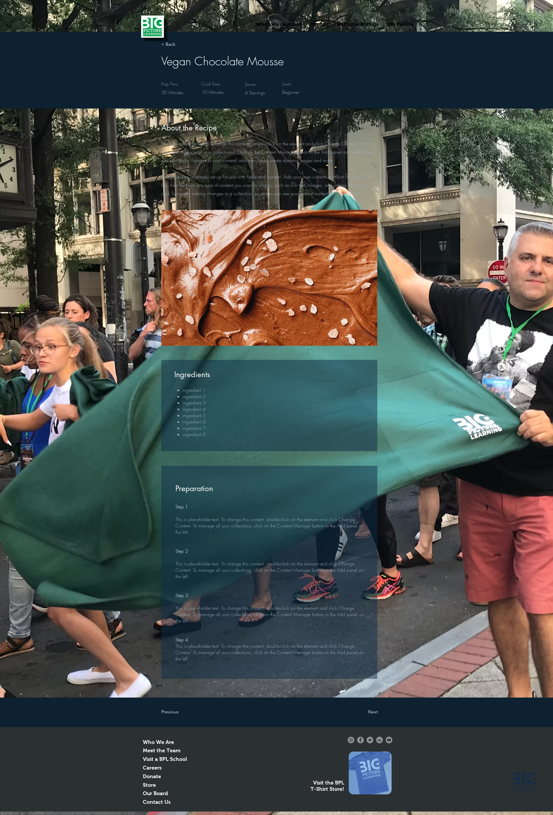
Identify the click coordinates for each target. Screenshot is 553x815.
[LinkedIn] (379, 740)
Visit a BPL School (165, 759)
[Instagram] (351, 740)
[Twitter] (370, 740)
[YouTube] (389, 740)
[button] (180, 44)
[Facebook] (360, 740)
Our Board (155, 793)
